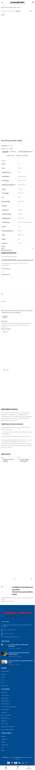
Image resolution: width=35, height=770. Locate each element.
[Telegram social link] (11, 149)
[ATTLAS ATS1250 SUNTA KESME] (26, 519)
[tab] (5, 151)
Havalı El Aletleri (5, 710)
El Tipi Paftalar (4, 724)
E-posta (3, 302)
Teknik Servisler (5, 745)
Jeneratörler (4, 712)
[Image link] (17, 614)
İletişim (3, 751)
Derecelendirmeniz (6, 269)
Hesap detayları (5, 671)
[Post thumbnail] (4, 646)
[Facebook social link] (5, 149)
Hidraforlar (3, 721)
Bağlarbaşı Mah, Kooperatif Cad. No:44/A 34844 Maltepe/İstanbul (17, 626)
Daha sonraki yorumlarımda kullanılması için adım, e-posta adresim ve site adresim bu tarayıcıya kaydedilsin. (17, 312)
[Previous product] (29, 11)
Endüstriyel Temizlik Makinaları (8, 707)
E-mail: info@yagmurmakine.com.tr (11, 637)
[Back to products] (31, 11)
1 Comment (18, 648)
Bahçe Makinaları (5, 701)
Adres (2, 683)
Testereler (17, 11)
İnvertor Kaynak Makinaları (7, 730)
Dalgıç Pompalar (5, 718)
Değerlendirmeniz (6, 274)
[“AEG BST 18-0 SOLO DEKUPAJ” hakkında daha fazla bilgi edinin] (14, 578)
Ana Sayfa (3, 11)
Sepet (2, 680)
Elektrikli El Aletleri (5, 704)
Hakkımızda (4, 739)
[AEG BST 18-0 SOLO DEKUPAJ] (9, 519)
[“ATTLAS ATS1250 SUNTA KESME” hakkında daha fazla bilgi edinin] (31, 578)
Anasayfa (3, 736)
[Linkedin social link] (7, 149)
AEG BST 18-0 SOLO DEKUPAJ (8, 460)
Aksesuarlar (10, 11)
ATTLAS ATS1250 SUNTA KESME (24, 460)
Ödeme (3, 677)
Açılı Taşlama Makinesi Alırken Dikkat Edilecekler (18, 645)
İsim (2, 294)
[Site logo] (17, 2)
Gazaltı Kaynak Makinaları (7, 727)
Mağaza (3, 742)
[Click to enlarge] (4, 5)
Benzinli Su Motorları (6, 715)
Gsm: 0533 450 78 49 (8, 634)
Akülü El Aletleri (5, 695)
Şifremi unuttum (5, 686)
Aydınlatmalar (4, 698)
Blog (2, 748)
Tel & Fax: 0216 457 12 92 (9, 630)
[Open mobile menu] (2, 2)
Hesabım (3, 674)
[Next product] (33, 11)
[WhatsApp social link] (9, 149)
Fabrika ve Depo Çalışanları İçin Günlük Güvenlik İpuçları (19, 653)
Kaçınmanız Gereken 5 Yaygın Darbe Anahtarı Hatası (21, 661)
